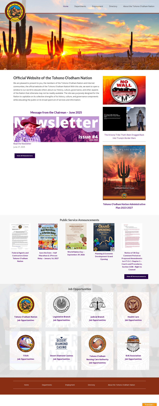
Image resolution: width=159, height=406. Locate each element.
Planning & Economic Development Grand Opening (104, 256)
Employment (70, 385)
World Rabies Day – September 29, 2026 (76, 253)
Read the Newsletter (22, 143)
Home (26, 385)
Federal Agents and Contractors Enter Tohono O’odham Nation (20, 257)
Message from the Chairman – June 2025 (56, 112)
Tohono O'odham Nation (15, 11)
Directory (91, 385)
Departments (47, 385)
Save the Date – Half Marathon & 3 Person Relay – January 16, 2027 (48, 255)
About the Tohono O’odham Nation (121, 385)
